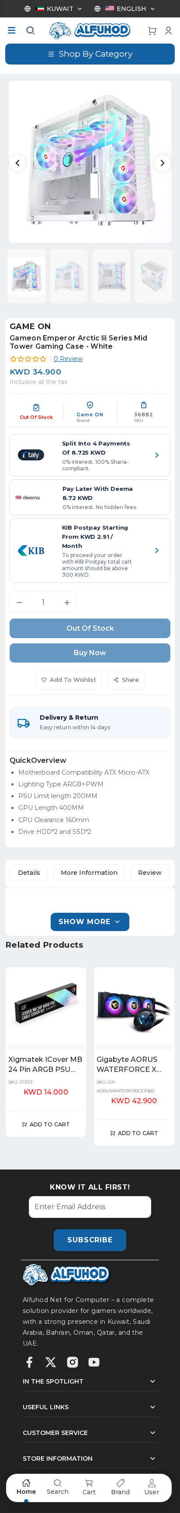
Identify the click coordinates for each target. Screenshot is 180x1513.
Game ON (30, 326)
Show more (84, 922)
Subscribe (89, 1240)
